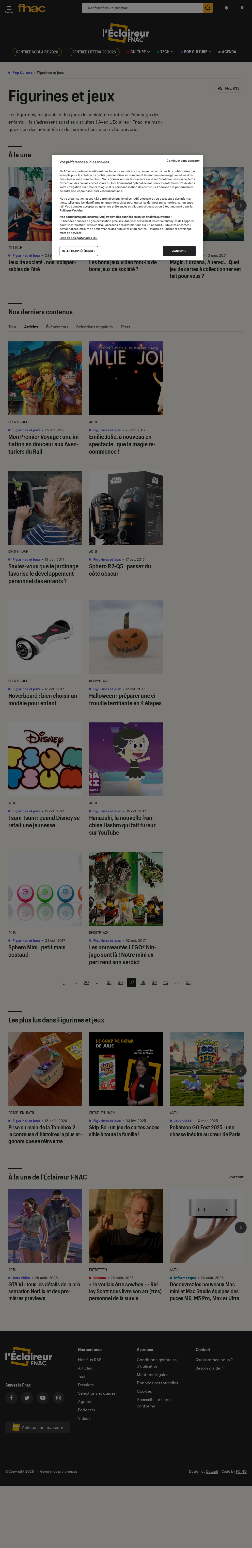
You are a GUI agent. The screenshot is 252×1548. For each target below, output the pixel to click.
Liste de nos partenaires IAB (78, 238)
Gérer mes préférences (78, 251)
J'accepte (179, 251)
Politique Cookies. (71, 210)
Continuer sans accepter (183, 160)
